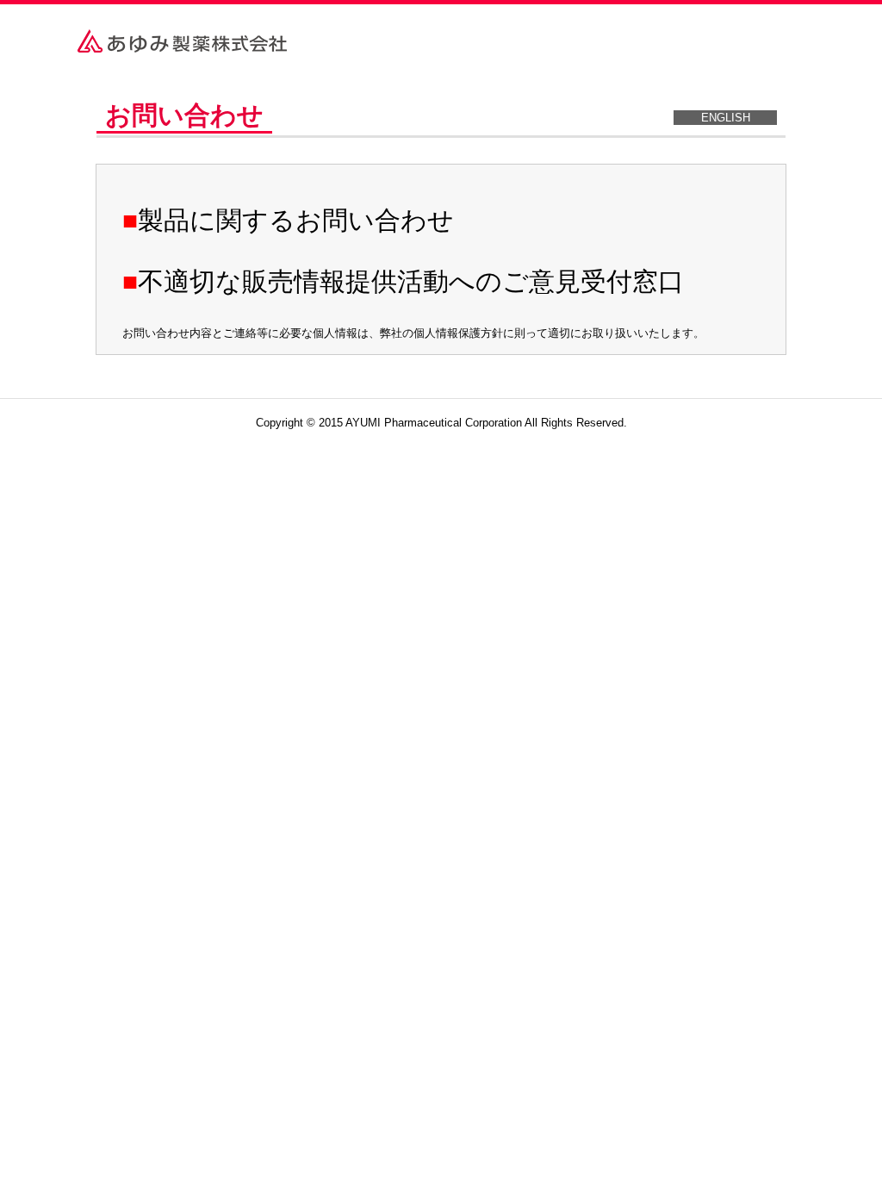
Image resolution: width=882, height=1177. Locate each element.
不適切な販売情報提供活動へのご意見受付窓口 (411, 281)
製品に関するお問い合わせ (296, 220)
